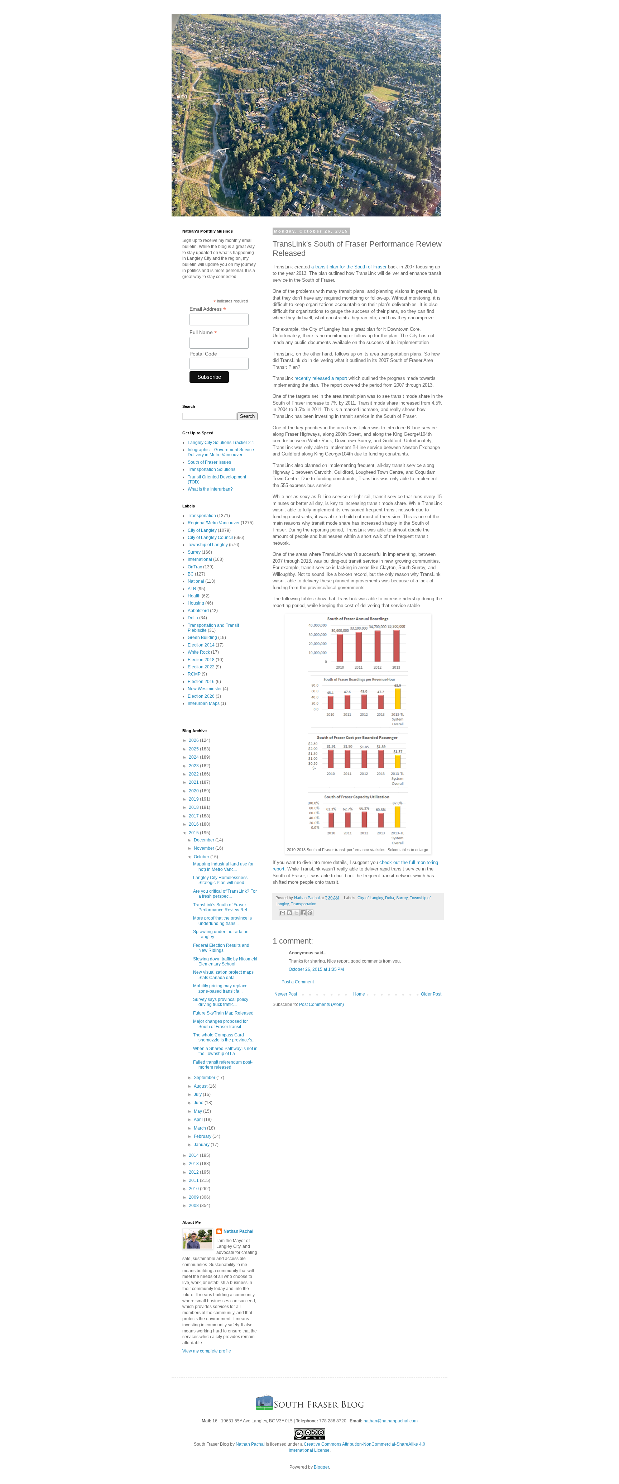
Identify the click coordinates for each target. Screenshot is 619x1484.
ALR (192, 588)
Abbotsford (198, 610)
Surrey (402, 898)
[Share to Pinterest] (309, 912)
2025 (194, 748)
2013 (194, 1163)
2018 (194, 807)
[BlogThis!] (289, 912)
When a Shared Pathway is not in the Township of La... (225, 1051)
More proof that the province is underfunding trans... (222, 921)
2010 (194, 1188)
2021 (194, 782)
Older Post (431, 994)
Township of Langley (208, 544)
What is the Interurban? (210, 489)
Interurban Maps (204, 703)
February (203, 1136)
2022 (194, 774)
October (202, 856)
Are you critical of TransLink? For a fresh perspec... (225, 894)
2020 (194, 790)
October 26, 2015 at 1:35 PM (316, 969)
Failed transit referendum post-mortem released (223, 1065)
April (199, 1119)
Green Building (202, 637)
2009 (194, 1197)
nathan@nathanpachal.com (391, 1420)
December (204, 840)
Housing (196, 603)
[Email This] (282, 912)
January (202, 1144)
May (198, 1111)
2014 (194, 1155)
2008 (194, 1205)
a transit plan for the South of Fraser (349, 266)
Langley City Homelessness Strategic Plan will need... (220, 880)
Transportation (303, 904)
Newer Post (285, 994)
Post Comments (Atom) (321, 1004)
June (199, 1102)
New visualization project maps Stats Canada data (223, 975)
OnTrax (195, 566)
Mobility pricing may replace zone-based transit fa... (220, 988)
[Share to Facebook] (303, 912)
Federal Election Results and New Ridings (221, 948)
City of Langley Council (210, 537)
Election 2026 (201, 696)
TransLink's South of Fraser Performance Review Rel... (221, 907)
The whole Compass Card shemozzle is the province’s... (224, 1037)
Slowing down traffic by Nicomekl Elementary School (225, 961)
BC (191, 574)
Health (194, 595)
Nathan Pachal (238, 1231)
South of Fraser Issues (209, 462)
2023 (194, 765)
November (204, 848)
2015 (194, 832)
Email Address (207, 309)
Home (359, 994)
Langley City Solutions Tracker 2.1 (221, 442)
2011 (194, 1180)
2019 (194, 799)
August (201, 1086)
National (196, 581)
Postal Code (203, 354)
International (200, 559)
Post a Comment (298, 981)
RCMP (194, 674)
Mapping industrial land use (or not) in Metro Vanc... (223, 867)
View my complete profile (206, 1351)
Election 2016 (201, 681)
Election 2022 (201, 666)
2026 (194, 740)
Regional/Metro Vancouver (214, 522)
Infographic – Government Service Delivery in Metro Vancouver (221, 452)
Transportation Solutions (211, 469)
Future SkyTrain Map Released (223, 1013)
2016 (194, 824)
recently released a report (320, 378)
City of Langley (370, 898)
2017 (194, 816)
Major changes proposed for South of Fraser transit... (220, 1024)
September (205, 1077)
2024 (194, 757)
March (200, 1128)
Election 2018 (201, 659)
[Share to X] (296, 912)
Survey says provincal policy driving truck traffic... (220, 1002)
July (198, 1094)
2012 (194, 1172)
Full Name (203, 332)
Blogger (321, 1467)
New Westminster (205, 688)
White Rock (199, 652)
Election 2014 (201, 645)
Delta (389, 898)
